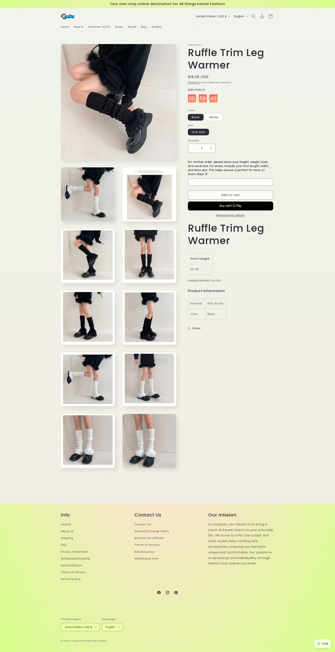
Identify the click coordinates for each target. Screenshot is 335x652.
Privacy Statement (74, 552)
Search (66, 524)
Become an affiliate (149, 538)
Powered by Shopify (94, 640)
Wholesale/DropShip (75, 559)
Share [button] (196, 328)
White (213, 117)
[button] (253, 16)
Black (196, 117)
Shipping (194, 82)
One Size (198, 132)
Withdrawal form (147, 559)
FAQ (64, 545)
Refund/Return (71, 565)
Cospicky (76, 640)
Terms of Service (73, 572)
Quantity (193, 140)
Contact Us (143, 524)
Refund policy (71, 579)
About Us (67, 531)
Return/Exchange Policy (152, 531)
